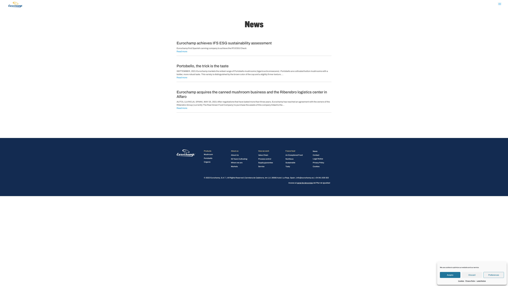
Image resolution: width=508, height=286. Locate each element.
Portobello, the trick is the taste (203, 66)
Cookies (461, 281)
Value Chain (263, 155)
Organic (207, 162)
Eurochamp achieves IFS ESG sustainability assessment (224, 43)
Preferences (493, 275)
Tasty (287, 166)
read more (182, 51)
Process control (264, 159)
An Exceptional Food (294, 155)
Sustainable (290, 163)
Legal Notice (481, 281)
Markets (234, 166)
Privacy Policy (470, 281)
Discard (471, 275)
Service (261, 166)
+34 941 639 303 (322, 178)
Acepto (450, 275)
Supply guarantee (265, 163)
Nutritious (289, 159)
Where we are (236, 163)
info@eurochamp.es (305, 178)
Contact (316, 155)
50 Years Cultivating (239, 159)
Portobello (208, 158)
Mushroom (208, 154)
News (315, 151)
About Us (235, 155)
